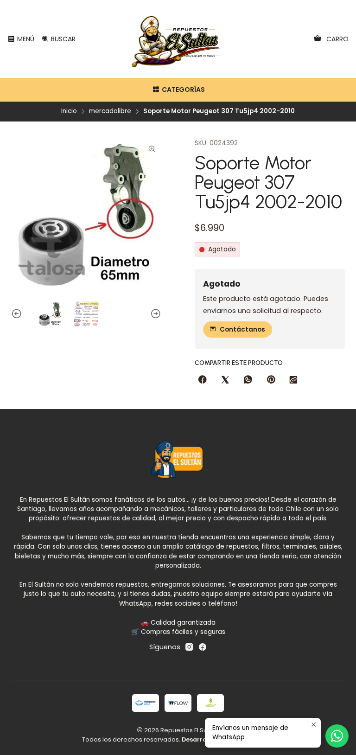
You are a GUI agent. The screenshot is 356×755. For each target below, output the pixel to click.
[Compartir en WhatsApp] (248, 380)
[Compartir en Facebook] (202, 380)
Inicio (69, 111)
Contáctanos (242, 329)
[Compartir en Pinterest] (271, 380)
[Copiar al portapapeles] (293, 380)
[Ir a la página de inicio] (178, 39)
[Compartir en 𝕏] (225, 380)
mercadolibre (110, 111)
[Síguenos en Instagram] (189, 647)
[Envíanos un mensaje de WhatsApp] (337, 736)
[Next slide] (154, 313)
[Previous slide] (18, 313)
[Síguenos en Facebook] (202, 647)
